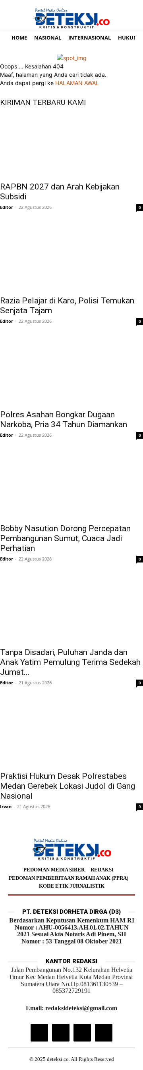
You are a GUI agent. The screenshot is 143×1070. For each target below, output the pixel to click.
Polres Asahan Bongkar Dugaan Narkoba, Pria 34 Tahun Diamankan (63, 419)
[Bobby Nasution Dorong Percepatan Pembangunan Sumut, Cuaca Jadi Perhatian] (71, 487)
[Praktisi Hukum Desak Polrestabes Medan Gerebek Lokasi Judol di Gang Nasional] (71, 734)
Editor (6, 207)
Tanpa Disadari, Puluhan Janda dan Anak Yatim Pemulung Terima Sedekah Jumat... (70, 662)
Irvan (6, 806)
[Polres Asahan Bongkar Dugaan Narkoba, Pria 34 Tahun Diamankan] (71, 373)
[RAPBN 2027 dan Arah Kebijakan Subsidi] (71, 145)
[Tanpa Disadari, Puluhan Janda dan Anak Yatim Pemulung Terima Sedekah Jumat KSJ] (71, 610)
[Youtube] (103, 1032)
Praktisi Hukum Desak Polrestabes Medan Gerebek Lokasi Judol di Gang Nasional (67, 786)
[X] (82, 1032)
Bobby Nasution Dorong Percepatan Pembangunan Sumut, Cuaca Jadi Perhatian (65, 538)
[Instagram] (39, 1032)
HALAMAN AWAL (77, 83)
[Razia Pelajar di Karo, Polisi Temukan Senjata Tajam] (71, 259)
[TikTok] (61, 1032)
